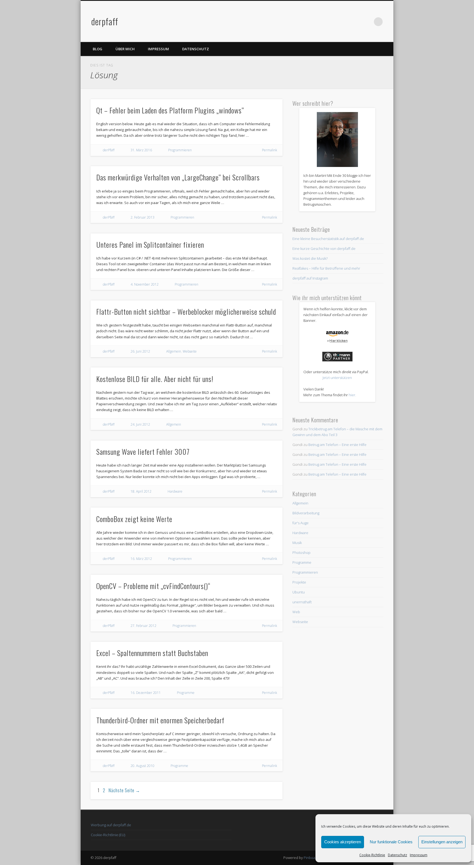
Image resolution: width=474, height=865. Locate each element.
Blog (97, 48)
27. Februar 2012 (143, 625)
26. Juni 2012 (140, 351)
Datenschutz (397, 855)
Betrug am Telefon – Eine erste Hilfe (337, 444)
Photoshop (301, 552)
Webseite (190, 351)
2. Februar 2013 (142, 217)
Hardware (175, 491)
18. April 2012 (141, 491)
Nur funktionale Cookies (391, 841)
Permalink (269, 150)
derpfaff (104, 21)
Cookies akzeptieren (342, 841)
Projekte (299, 582)
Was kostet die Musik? (310, 258)
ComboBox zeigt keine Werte (134, 519)
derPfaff (108, 150)
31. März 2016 (141, 150)
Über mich (125, 48)
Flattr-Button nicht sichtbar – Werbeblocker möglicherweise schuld (186, 311)
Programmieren (180, 150)
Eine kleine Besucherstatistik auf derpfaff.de (328, 238)
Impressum (418, 855)
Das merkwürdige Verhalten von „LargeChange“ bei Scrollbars (178, 177)
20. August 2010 (142, 765)
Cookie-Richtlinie (372, 855)
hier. (352, 394)
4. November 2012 (145, 284)
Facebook (355, 21)
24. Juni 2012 (140, 424)
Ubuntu (298, 592)
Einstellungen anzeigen (441, 841)
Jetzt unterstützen (337, 377)
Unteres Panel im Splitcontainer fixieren (150, 244)
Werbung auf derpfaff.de (111, 824)
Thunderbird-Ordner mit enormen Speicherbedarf (160, 720)
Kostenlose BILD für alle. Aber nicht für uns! (154, 378)
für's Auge (300, 522)
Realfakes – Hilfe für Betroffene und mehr (326, 268)
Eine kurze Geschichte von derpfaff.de (324, 248)
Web (296, 611)
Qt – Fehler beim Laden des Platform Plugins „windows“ (170, 110)
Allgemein (173, 351)
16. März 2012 (141, 558)
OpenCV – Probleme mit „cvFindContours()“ (153, 586)
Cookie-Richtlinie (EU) (108, 834)
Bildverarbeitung (305, 512)
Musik (297, 542)
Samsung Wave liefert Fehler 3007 (143, 451)
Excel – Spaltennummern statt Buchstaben (152, 653)
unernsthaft (302, 601)
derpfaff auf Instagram (310, 278)
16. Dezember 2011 (146, 692)
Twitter (367, 21)
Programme (185, 692)
